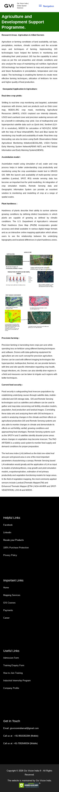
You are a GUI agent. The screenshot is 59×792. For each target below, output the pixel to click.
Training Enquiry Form (13, 665)
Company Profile (11, 688)
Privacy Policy (10, 555)
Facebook (8, 525)
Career (6, 618)
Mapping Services (11, 595)
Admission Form (11, 658)
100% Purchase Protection (16, 547)
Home (6, 587)
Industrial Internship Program (17, 680)
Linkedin (7, 532)
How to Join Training (13, 673)
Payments (8, 610)
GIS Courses (9, 602)
